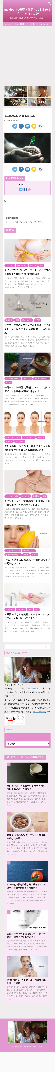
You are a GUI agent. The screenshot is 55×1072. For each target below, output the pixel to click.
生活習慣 (32, 24)
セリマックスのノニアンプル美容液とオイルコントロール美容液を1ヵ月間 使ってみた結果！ (27, 329)
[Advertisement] (27, 55)
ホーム (7, 24)
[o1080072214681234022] (27, 126)
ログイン (29, 222)
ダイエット (44, 24)
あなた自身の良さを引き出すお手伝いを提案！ (27, 1046)
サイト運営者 (19, 24)
